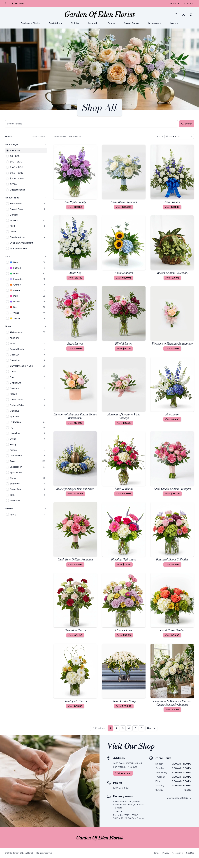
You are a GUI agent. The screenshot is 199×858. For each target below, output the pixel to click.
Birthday (75, 23)
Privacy (165, 853)
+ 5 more (139, 818)
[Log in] (183, 14)
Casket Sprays (131, 23)
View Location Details (177, 798)
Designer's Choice (30, 23)
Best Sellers (55, 23)
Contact (188, 3)
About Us (174, 3)
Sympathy (93, 23)
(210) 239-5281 (15, 3)
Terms (156, 853)
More (173, 23)
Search (188, 123)
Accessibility (177, 853)
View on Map (124, 773)
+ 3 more (117, 807)
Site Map (190, 853)
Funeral (111, 23)
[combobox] (179, 136)
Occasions (153, 23)
